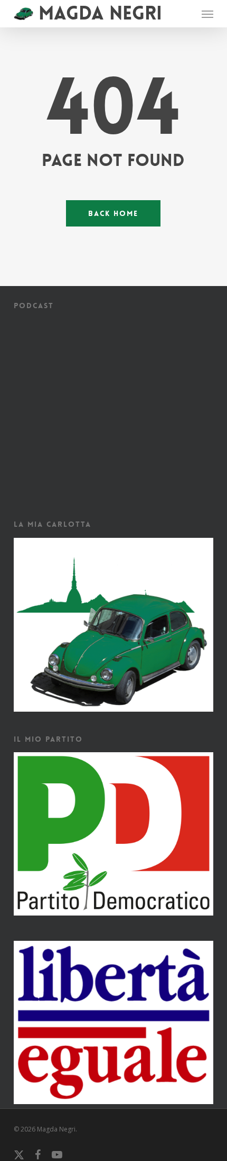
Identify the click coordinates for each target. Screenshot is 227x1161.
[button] (207, 13)
